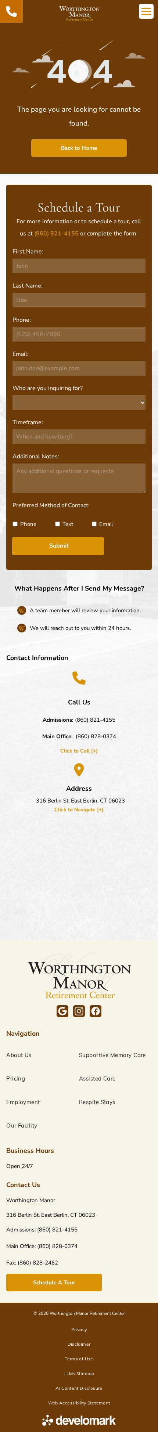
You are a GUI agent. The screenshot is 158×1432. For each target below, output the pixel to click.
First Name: (27, 252)
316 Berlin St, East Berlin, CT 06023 (80, 800)
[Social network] (62, 1012)
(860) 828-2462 (38, 1262)
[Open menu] (146, 11)
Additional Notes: (35, 456)
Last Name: (27, 286)
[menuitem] (42, 1055)
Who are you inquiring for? (47, 388)
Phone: (21, 320)
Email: (20, 354)
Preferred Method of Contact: (51, 505)
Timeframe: (27, 422)
